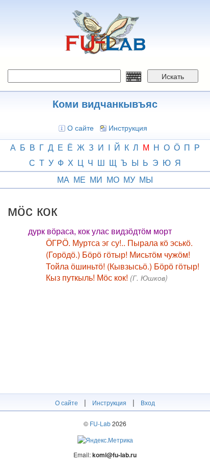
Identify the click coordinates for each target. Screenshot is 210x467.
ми (96, 179)
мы (146, 179)
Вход (148, 402)
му (129, 179)
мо (113, 179)
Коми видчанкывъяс (105, 103)
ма (63, 179)
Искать (173, 76)
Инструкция (128, 127)
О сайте (80, 127)
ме (79, 179)
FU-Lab (100, 423)
